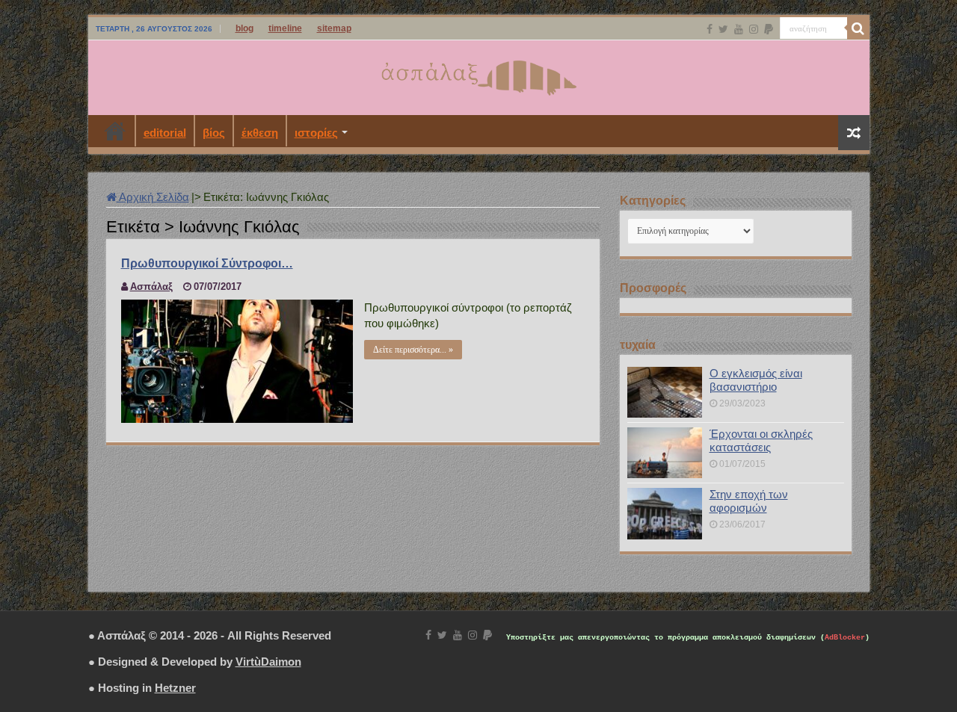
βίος (214, 132)
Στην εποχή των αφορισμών (749, 501)
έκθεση (259, 132)
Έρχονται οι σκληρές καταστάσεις (761, 440)
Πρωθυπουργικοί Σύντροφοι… (207, 263)
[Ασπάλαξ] (478, 75)
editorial (165, 132)
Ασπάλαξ (151, 286)
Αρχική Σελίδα (153, 197)
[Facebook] (709, 29)
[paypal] (769, 29)
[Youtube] (739, 29)
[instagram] (754, 29)
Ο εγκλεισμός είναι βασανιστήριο (756, 380)
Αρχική (115, 130)
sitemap (334, 28)
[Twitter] (723, 29)
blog (244, 28)
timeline (285, 28)
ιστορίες (316, 132)
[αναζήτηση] (858, 28)
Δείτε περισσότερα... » (413, 349)
